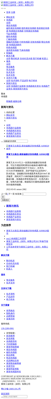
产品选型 (10, 297)
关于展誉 (5, 305)
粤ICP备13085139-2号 (11, 389)
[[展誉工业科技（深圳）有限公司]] (25, 4)
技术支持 (10, 283)
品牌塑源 (10, 316)
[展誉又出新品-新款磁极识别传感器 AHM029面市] (28, 148)
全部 (8, 23)
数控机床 (10, 261)
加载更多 (5, 200)
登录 (8, 12)
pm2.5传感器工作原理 (16, 238)
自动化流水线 (12, 263)
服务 (3, 274)
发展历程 (10, 319)
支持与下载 (6, 288)
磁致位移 (17, 101)
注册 (13, 12)
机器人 (9, 269)
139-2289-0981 (7, 328)
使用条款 (10, 310)
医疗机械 (10, 266)
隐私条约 (10, 313)
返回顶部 (5, 394)
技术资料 (10, 294)
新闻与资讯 (11, 118)
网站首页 (10, 17)
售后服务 (10, 280)
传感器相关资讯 (13, 130)
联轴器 (9, 101)
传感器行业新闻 (13, 128)
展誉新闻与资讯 (13, 136)
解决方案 (5, 255)
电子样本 (10, 299)
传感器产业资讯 (13, 133)
